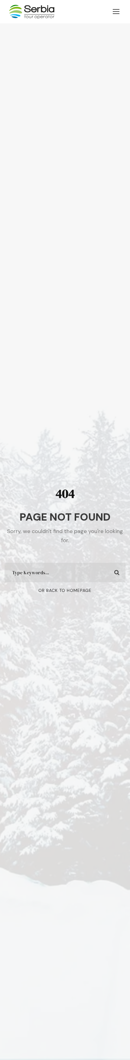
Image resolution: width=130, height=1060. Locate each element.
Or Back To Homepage (65, 590)
